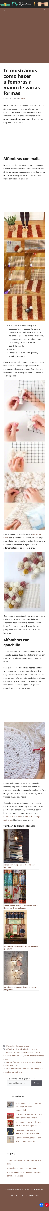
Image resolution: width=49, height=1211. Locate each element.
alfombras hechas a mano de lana (18, 1052)
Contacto (13, 1195)
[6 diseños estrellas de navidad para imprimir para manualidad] (10, 1105)
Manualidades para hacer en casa (21, 1168)
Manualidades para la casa (17, 1046)
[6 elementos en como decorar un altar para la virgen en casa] (10, 1124)
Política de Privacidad (31, 1195)
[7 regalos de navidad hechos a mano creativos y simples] (10, 1116)
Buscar (37, 1083)
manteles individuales (12, 816)
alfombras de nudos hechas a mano (21, 1049)
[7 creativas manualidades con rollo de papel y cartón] (10, 1140)
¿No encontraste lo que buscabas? (21, 1079)
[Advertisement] (24, 38)
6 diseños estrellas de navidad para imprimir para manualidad (28, 1106)
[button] (44, 10)
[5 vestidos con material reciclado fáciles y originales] (10, 1132)
